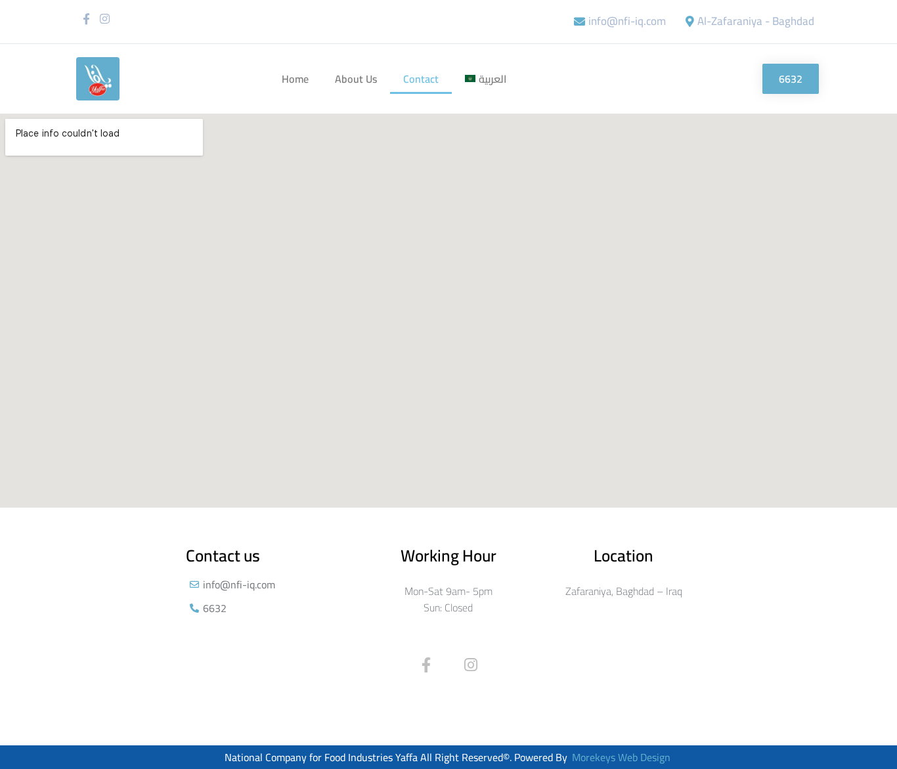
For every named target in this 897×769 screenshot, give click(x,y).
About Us (356, 79)
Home (295, 79)
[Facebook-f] (86, 18)
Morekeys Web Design (621, 757)
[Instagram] (104, 18)
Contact (421, 79)
